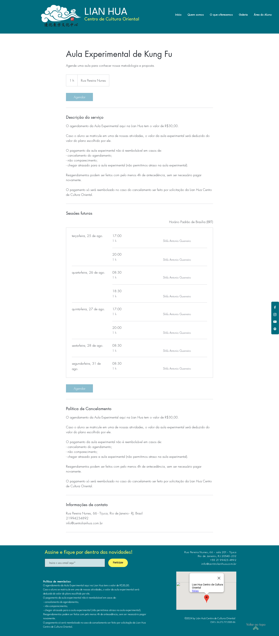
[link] (79, 97)
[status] (191, 221)
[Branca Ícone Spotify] (275, 329)
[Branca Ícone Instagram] (275, 314)
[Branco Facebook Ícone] (275, 307)
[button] (196, 14)
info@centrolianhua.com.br (219, 564)
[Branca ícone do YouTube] (275, 322)
